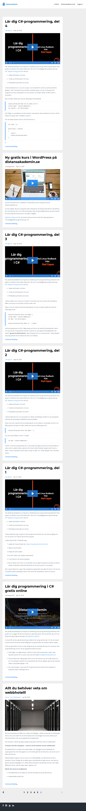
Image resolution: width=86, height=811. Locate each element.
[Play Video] (6, 62)
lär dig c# (8, 30)
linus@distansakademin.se (47, 655)
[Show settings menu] (55, 62)
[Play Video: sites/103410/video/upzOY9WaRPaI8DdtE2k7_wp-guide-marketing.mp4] (32, 183)
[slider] (31, 62)
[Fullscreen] (58, 62)
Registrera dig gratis (14, 71)
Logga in (80, 4)
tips (11, 697)
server (7, 697)
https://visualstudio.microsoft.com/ (37, 544)
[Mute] (51, 62)
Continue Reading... (11, 146)
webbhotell (17, 697)
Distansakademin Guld (68, 4)
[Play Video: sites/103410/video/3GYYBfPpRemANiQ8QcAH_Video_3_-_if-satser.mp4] (32, 260)
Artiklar (56, 4)
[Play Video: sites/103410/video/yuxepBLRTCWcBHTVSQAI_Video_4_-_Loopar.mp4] (32, 47)
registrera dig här (33, 636)
